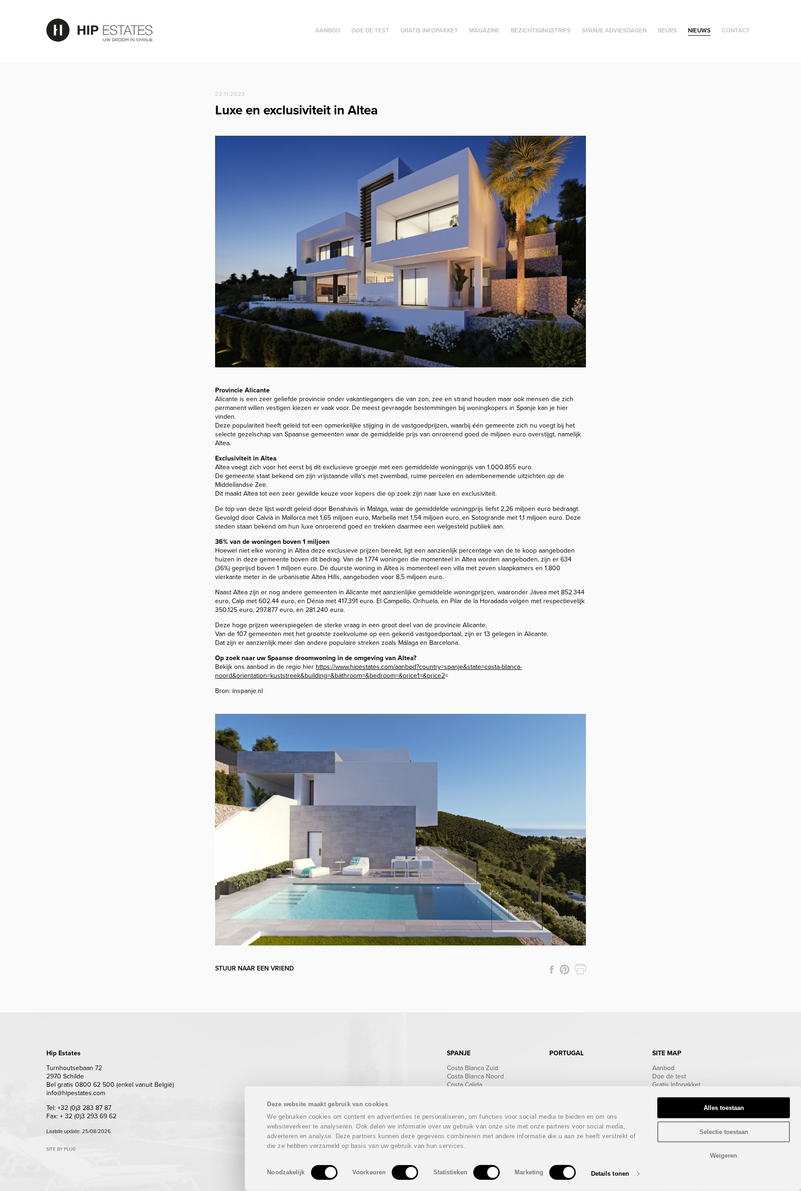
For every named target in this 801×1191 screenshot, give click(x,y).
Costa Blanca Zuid (472, 1068)
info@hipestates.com (75, 1093)
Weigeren (723, 1155)
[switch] (405, 1172)
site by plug (61, 1149)
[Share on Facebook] (551, 969)
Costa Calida (464, 1085)
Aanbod (663, 1068)
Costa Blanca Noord (475, 1076)
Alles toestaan (724, 1107)
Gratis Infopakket (676, 1085)
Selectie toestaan (723, 1131)
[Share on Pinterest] (564, 969)
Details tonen (610, 1173)
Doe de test (669, 1076)
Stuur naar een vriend (254, 968)
